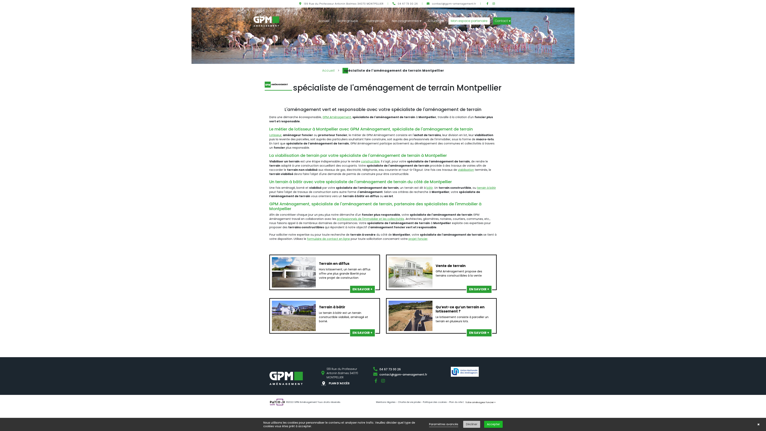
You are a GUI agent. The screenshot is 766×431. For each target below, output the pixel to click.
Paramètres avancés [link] (443, 424)
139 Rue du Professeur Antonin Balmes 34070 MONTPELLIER (344, 3)
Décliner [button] (471, 424)
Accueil (323, 21)
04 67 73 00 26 (408, 3)
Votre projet (375, 21)
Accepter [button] (493, 424)
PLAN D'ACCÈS (338, 383)
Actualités (435, 21)
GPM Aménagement (337, 117)
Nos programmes (405, 21)
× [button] (758, 424)
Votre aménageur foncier (479, 402)
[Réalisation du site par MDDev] (277, 402)
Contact (501, 21)
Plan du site (455, 402)
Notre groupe (347, 21)
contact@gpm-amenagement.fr (454, 3)
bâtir (429, 188)
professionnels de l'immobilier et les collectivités (370, 219)
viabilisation (466, 170)
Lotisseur (275, 135)
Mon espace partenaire (469, 21)
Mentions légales (386, 402)
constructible (370, 161)
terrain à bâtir (486, 188)
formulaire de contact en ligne (328, 239)
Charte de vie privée (409, 402)
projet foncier (418, 239)
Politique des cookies (435, 402)
